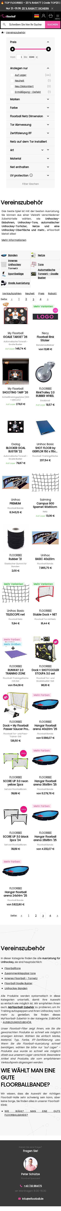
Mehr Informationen (14, 240)
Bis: (26, 57)
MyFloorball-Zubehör (21, 1007)
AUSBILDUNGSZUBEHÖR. (17, 1022)
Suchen (52, 24)
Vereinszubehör (15, 32)
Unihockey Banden (16, 988)
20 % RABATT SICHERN (35, 8)
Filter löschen (30, 184)
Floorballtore (13, 968)
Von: (13, 57)
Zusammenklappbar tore (20, 973)
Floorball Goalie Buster (18, 983)
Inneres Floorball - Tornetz (21, 978)
